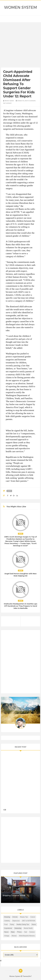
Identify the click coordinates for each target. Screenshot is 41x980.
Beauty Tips (24, 917)
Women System (20, 7)
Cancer (33, 917)
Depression (16, 921)
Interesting (18, 928)
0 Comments (32, 100)
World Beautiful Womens (27, 936)
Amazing (7, 917)
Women (14, 936)
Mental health (28, 928)
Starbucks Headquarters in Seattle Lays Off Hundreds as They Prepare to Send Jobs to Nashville (20, 606)
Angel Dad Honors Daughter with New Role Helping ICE (20, 575)
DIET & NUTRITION (28, 921)
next (5, 809)
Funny (12, 924)
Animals (15, 917)
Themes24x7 (27, 976)
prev (4, 809)
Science (32, 932)
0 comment (7, 103)
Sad (25, 932)
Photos (19, 932)
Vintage (6, 936)
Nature (6, 932)
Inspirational (8, 928)
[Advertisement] (20, 45)
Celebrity (7, 921)
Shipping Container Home (14, 895)
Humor (34, 924)
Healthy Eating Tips (23, 924)
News (9, 491)
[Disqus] (20, 662)
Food (5, 924)
